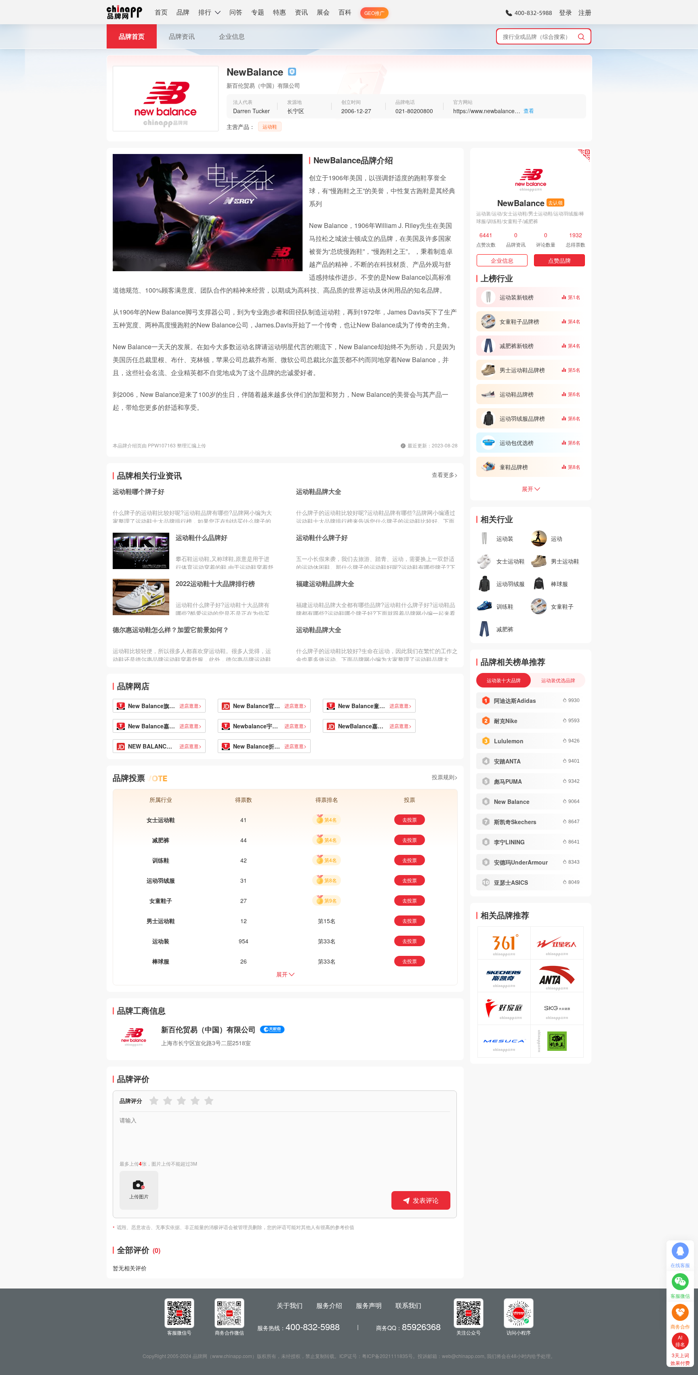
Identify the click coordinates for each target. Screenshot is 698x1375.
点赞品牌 (559, 260)
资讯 (301, 12)
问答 (235, 12)
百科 (344, 12)
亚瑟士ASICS (511, 882)
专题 (257, 12)
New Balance (512, 801)
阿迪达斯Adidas (515, 700)
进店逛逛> (190, 705)
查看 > (529, 111)
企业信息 (232, 36)
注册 (584, 12)
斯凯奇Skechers (515, 822)
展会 (323, 12)
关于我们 (290, 1305)
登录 (565, 12)
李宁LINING (509, 842)
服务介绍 (329, 1305)
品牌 (183, 12)
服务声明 (369, 1305)
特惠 (279, 12)
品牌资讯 (182, 36)
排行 (204, 12)
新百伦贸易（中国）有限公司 (208, 1029)
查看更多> (445, 474)
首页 (161, 12)
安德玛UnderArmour (521, 862)
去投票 (409, 819)
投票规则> (445, 777)
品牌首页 (132, 36)
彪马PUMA (508, 781)
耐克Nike (505, 721)
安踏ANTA (507, 761)
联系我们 (408, 1305)
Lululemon (509, 741)
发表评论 (426, 1200)
